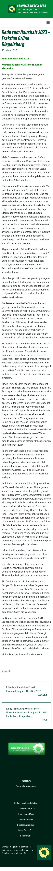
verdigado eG (19, 853)
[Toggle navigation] (48, 22)
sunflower (23, 850)
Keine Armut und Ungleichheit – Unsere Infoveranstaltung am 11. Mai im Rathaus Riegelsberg (26, 714)
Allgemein (6, 671)
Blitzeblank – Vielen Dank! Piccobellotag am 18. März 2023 (26, 691)
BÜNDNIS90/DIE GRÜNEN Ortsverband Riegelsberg (32, 11)
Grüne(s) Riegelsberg (31, 5)
